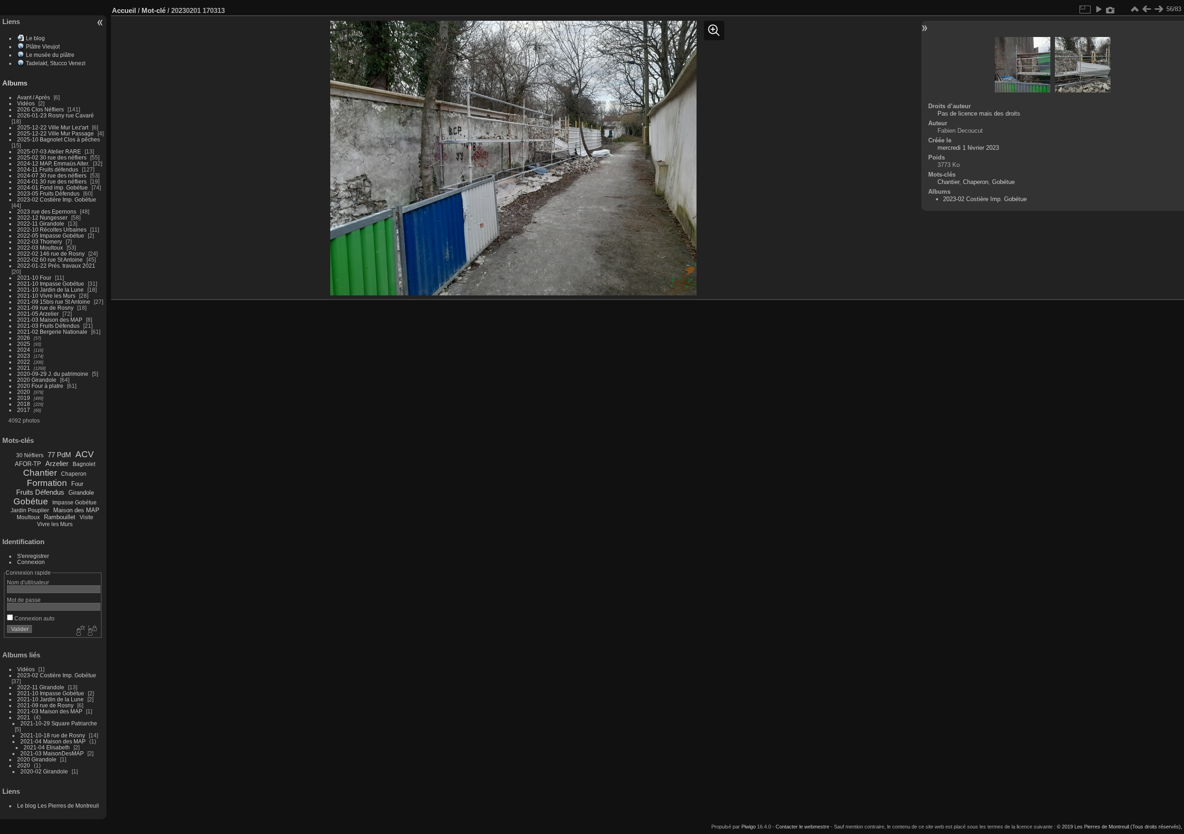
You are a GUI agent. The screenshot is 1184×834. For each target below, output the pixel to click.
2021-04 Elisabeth (47, 747)
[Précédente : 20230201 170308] (1147, 9)
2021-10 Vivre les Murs (46, 296)
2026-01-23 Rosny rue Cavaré (55, 115)
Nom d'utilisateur (28, 582)
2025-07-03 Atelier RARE (49, 151)
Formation (47, 483)
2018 (23, 404)
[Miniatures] (1134, 9)
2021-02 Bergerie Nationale (52, 332)
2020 (23, 392)
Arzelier (56, 463)
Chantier (40, 473)
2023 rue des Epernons (46, 211)
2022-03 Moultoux (40, 248)
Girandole (81, 492)
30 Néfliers (29, 455)
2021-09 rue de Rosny (45, 308)
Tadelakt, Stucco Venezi (56, 63)
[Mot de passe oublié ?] (92, 631)
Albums (14, 83)
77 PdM (59, 455)
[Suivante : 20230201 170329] (1159, 9)
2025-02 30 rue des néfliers (51, 157)
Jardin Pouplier (30, 510)
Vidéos (26, 103)
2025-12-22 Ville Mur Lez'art (52, 127)
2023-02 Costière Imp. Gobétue (56, 199)
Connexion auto (34, 618)
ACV (84, 454)
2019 (23, 398)
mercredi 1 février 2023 (968, 147)
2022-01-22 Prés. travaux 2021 (56, 266)
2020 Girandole (36, 380)
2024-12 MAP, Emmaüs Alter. (53, 163)
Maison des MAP (76, 510)
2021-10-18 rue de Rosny (52, 735)
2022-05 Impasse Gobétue (50, 236)
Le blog (35, 38)
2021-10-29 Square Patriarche (58, 723)
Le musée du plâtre (50, 55)
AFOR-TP (28, 463)
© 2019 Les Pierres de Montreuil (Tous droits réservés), (1119, 826)
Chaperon (73, 474)
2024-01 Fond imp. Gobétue (52, 187)
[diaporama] (1098, 9)
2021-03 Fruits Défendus (48, 326)
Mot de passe (24, 600)
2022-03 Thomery (39, 242)
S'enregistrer (33, 556)
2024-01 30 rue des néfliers (52, 181)
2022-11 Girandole (40, 224)
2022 (23, 362)
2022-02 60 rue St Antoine (50, 260)
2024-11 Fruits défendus (47, 169)
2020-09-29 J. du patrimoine (52, 374)
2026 (23, 338)
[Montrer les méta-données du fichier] (1110, 9)
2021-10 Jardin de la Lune (50, 290)
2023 (23, 356)
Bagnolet (84, 464)
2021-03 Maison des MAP (49, 320)
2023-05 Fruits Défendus (48, 193)
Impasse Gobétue (74, 502)
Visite (86, 517)
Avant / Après (33, 97)
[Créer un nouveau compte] (80, 631)
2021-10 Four (34, 278)
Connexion (31, 562)
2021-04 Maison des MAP (53, 741)
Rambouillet (59, 517)
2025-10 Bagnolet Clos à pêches (58, 139)
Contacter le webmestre (802, 826)
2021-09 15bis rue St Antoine (53, 302)
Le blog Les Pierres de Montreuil (58, 806)
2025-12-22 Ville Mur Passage (55, 133)
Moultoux (28, 517)
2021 (23, 368)
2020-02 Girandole (44, 771)
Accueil (124, 10)
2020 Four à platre (40, 386)
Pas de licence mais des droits (978, 113)
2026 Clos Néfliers (40, 109)
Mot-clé (154, 10)
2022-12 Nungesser (42, 218)
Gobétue (30, 501)
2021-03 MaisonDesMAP (52, 753)
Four (77, 483)
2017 (23, 410)
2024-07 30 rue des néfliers (51, 175)
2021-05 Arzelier (38, 314)
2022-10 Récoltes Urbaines (51, 230)
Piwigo (748, 826)
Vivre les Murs (55, 524)
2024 (23, 350)
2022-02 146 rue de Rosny (51, 254)
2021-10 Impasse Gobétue (50, 284)
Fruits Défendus (40, 492)
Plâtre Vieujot (43, 46)
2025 (23, 344)
